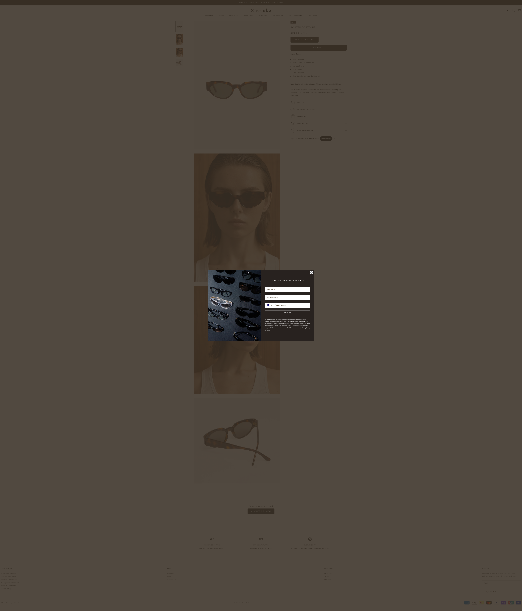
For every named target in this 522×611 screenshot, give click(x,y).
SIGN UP (287, 313)
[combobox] (269, 305)
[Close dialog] (311, 272)
